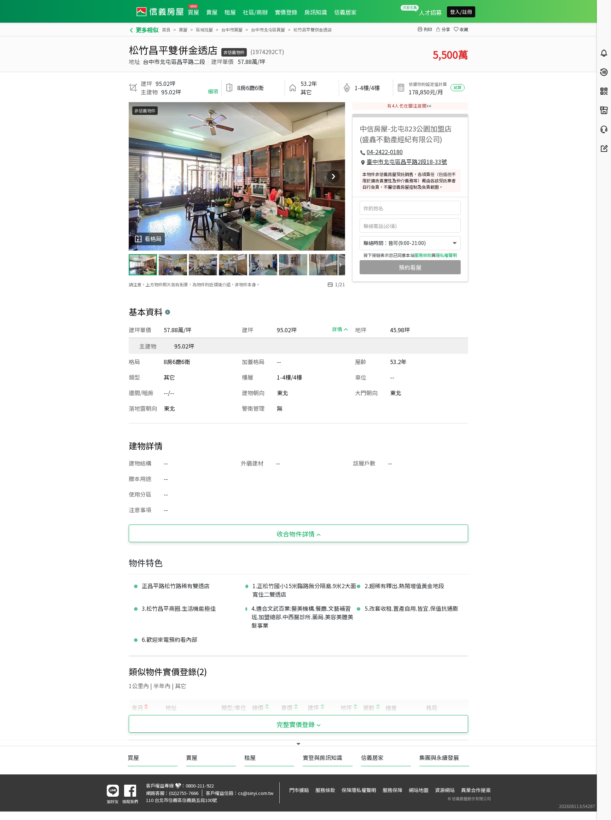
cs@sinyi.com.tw (255, 793)
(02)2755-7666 (183, 793)
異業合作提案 (476, 789)
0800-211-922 (200, 785)
